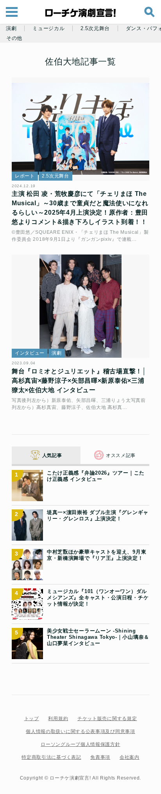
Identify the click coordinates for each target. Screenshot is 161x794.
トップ (31, 718)
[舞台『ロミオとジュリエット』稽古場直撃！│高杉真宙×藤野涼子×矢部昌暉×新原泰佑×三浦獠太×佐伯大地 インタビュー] (80, 306)
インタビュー (30, 353)
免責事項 (100, 757)
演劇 (11, 28)
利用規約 (58, 718)
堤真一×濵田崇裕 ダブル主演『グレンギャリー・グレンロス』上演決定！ (97, 515)
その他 (14, 38)
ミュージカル (48, 28)
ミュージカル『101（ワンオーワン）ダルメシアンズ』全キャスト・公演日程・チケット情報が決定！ (97, 597)
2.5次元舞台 (95, 28)
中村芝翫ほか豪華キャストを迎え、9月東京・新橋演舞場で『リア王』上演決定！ (96, 555)
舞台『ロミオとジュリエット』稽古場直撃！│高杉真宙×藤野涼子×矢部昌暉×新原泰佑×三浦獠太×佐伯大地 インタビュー (79, 380)
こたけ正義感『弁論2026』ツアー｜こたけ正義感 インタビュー (96, 476)
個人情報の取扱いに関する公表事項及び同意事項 (80, 731)
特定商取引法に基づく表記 (51, 757)
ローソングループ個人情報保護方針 (80, 744)
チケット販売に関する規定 (107, 718)
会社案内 (130, 757)
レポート (25, 176)
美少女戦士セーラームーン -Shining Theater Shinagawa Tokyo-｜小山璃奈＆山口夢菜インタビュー (98, 637)
